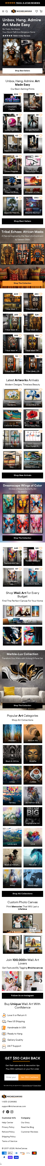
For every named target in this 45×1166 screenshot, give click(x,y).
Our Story (25, 1123)
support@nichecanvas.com (14, 1107)
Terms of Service (27, 1085)
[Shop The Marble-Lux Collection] (22, 680)
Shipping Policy (9, 1137)
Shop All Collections (22, 894)
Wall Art (33, 960)
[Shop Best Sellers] (22, 46)
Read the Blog (27, 1127)
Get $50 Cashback (29, 1077)
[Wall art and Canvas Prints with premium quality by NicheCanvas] (21, 11)
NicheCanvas (21, 1149)
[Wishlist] (36, 11)
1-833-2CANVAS (9, 1102)
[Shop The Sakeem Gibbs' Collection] (22, 258)
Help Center (7, 1123)
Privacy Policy (37, 1085)
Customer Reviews (29, 1132)
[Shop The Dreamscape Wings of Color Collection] (22, 512)
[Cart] (41, 11)
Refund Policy (8, 1132)
